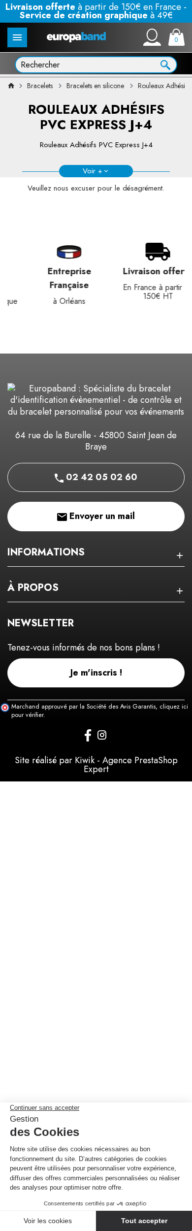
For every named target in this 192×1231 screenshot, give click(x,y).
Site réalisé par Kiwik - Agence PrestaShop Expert (96, 765)
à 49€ (96, 15)
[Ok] (165, 64)
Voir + (92, 170)
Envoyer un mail (101, 516)
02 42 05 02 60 (100, 477)
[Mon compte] (152, 37)
